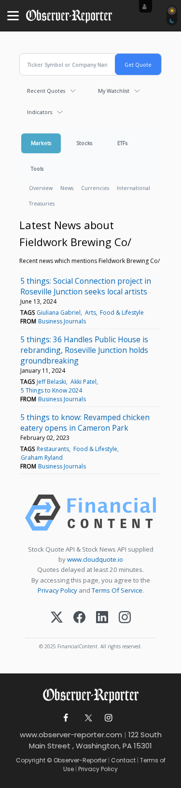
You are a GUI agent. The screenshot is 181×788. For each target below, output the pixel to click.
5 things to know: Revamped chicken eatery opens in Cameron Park (85, 422)
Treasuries (42, 203)
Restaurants (53, 449)
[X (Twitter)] (57, 618)
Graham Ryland (42, 457)
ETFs (122, 142)
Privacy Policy (57, 590)
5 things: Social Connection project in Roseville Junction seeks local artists (85, 286)
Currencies (95, 187)
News (66, 187)
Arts (90, 312)
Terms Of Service (117, 590)
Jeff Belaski (51, 382)
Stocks (84, 142)
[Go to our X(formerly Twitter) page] (87, 718)
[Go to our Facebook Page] (65, 718)
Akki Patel (83, 382)
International (133, 187)
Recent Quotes (46, 90)
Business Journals (62, 321)
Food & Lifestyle (122, 312)
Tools (37, 168)
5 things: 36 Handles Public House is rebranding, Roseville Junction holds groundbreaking (84, 350)
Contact (123, 760)
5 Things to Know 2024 (51, 390)
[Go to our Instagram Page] (108, 718)
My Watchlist (113, 90)
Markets (41, 142)
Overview (41, 187)
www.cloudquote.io (95, 559)
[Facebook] (79, 618)
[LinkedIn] (102, 618)
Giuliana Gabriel (59, 312)
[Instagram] (125, 618)
